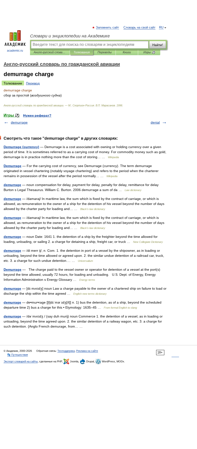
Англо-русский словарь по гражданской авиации (50, 52)
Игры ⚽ (149, 52)
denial (155, 122)
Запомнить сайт (107, 27)
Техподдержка (66, 350)
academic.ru (15, 50)
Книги (127, 52)
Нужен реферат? (37, 115)
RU (161, 27)
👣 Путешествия (17, 354)
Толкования (82, 52)
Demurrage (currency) (21, 147)
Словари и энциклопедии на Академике (70, 36)
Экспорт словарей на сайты (21, 361)
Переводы (105, 52)
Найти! (157, 45)
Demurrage (12, 166)
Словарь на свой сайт (139, 27)
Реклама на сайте (87, 350)
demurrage (19, 122)
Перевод (33, 83)
